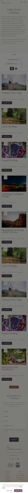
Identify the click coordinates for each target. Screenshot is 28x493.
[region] (14, 487)
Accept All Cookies (18, 490)
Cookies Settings (9, 490)
